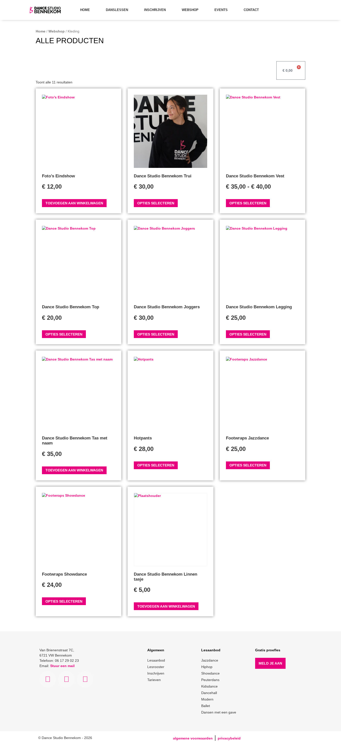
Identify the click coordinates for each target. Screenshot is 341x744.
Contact (251, 10)
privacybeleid (229, 738)
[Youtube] (85, 679)
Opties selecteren (155, 203)
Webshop (190, 10)
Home (85, 10)
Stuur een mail (62, 666)
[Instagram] (66, 679)
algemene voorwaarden (193, 738)
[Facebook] (47, 679)
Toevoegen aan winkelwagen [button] (74, 203)
